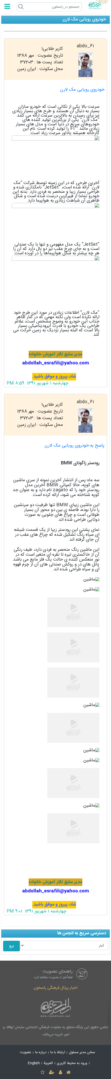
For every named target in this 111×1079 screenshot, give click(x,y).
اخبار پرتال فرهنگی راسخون (55, 988)
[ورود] (60, 1073)
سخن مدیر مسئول (82, 1052)
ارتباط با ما (57, 1052)
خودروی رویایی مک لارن (82, 90)
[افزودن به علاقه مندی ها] (42, 1073)
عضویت (25, 1052)
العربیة (48, 1063)
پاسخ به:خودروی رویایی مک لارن (75, 445)
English (34, 1063)
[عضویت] (52, 1073)
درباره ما (40, 1052)
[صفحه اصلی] (68, 1073)
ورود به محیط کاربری (72, 1063)
